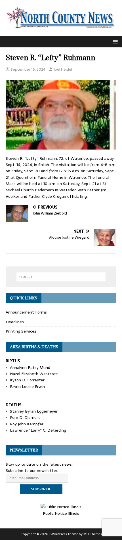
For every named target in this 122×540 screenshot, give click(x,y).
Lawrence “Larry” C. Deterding (38, 430)
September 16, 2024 (28, 69)
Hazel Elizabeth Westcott (34, 374)
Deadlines (15, 322)
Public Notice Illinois (61, 513)
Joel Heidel (63, 69)
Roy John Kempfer (26, 424)
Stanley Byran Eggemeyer (34, 411)
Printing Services (21, 331)
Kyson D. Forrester (27, 380)
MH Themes (92, 534)
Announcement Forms (26, 312)
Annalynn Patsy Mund (30, 367)
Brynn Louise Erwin (27, 386)
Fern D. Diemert (25, 417)
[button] (114, 41)
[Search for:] (61, 277)
